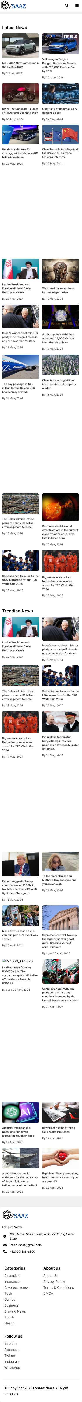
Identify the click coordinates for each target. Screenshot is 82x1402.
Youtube (10, 1344)
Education (12, 1276)
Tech (8, 1293)
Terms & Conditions (58, 1287)
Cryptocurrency (16, 1287)
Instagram (12, 1361)
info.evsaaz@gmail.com (26, 1245)
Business (11, 1305)
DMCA (48, 1293)
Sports (9, 1317)
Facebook (11, 1350)
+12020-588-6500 (22, 1251)
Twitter (9, 1356)
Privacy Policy (54, 1281)
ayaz (49, 953)
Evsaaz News (43, 1388)
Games (9, 1299)
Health (9, 1323)
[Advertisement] (41, 212)
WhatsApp (12, 1367)
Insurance (12, 1281)
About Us (50, 1276)
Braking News (15, 1311)
